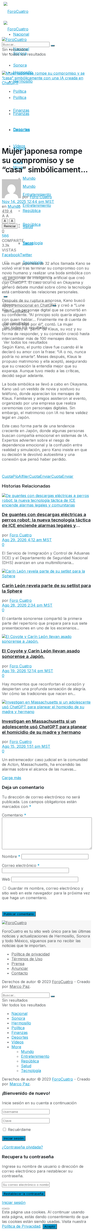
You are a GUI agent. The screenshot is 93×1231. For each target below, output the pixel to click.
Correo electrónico (21, 865)
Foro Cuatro (41, 196)
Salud (28, 226)
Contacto (19, 973)
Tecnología (33, 243)
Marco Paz (20, 986)
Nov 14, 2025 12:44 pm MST (28, 201)
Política (19, 97)
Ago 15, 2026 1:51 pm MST (26, 746)
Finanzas (21, 113)
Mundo (29, 178)
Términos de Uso (26, 958)
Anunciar (19, 968)
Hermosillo (21, 1023)
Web (6, 879)
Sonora (20, 65)
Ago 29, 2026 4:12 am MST (27, 539)
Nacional (19, 1013)
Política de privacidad (30, 954)
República (32, 210)
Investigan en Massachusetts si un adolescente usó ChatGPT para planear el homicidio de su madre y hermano (44, 727)
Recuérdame (19, 1129)
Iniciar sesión (14, 1202)
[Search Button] (5, 296)
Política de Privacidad (21, 1226)
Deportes (21, 129)
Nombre (11, 856)
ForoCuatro (62, 981)
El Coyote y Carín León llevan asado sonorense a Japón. (41, 653)
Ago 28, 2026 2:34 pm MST (27, 605)
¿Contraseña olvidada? (22, 1147)
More (16, 1046)
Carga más (11, 777)
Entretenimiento (35, 1056)
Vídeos (19, 146)
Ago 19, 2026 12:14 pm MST (27, 670)
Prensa (17, 963)
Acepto (49, 1226)
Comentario (14, 815)
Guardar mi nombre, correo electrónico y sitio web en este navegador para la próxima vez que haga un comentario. (46, 893)
